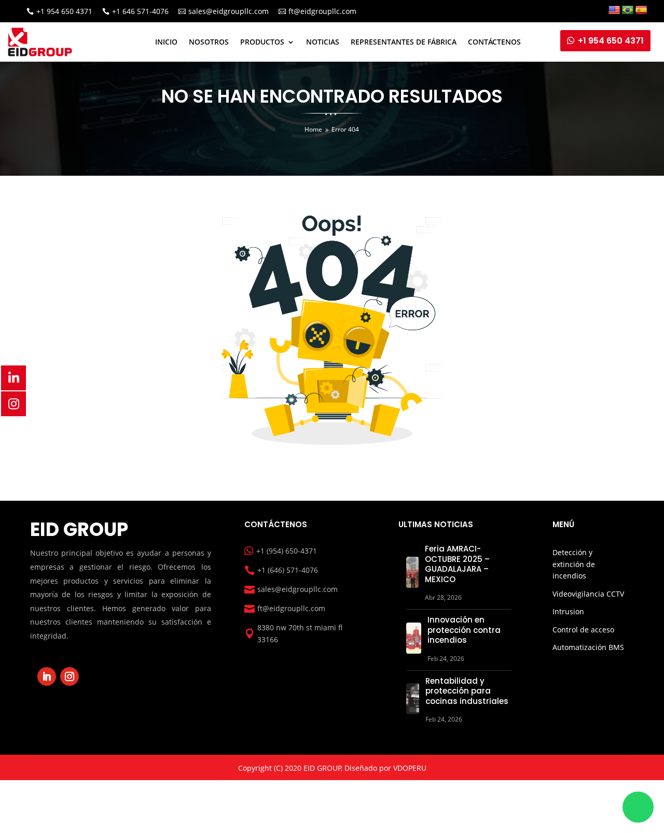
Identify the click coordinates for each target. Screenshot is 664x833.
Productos (262, 42)
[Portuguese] (627, 10)
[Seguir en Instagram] (69, 676)
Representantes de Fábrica (404, 42)
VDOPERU (409, 768)
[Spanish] (641, 10)
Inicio (166, 42)
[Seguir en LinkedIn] (46, 676)
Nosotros (209, 42)
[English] (614, 10)
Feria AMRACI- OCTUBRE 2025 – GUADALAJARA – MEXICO (457, 564)
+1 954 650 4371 (611, 41)
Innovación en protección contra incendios (464, 629)
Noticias (322, 42)
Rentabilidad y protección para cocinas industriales (466, 691)
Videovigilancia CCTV (588, 594)
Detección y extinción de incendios (573, 564)
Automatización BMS (588, 647)
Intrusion (568, 611)
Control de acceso (583, 629)
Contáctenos (494, 42)
